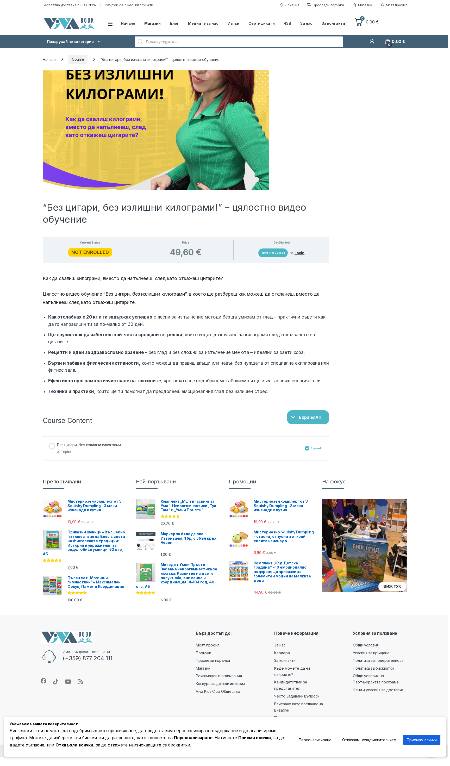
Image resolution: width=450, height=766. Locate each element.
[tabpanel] (186, 334)
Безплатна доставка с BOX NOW (70, 5)
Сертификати (261, 23)
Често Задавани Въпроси (297, 696)
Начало (128, 23)
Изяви (233, 23)
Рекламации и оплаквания (219, 676)
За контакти (333, 23)
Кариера (282, 653)
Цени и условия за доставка (378, 690)
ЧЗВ (287, 23)
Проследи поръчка (328, 5)
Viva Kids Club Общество (218, 691)
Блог (174, 23)
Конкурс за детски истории (220, 683)
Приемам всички (422, 740)
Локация (292, 5)
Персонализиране (315, 740)
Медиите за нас (203, 23)
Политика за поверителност (378, 660)
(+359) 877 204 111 (88, 658)
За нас (306, 23)
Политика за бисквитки (373, 668)
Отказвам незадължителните (369, 740)
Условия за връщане (371, 653)
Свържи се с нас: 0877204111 (129, 5)
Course (78, 59)
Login (299, 253)
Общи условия (366, 645)
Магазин (365, 5)
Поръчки (203, 653)
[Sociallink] (43, 681)
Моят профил (396, 5)
